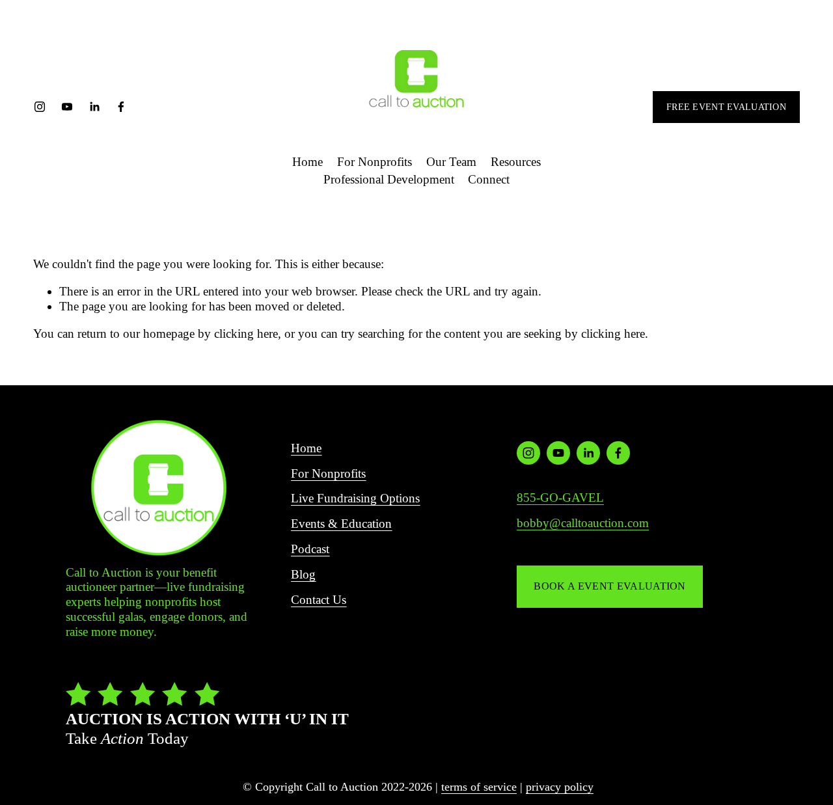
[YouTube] (67, 106)
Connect (489, 179)
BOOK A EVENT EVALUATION (609, 586)
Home (307, 162)
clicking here (246, 333)
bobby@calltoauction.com (583, 523)
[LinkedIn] (94, 106)
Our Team (451, 162)
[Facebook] (121, 106)
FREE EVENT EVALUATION (726, 107)
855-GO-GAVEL (560, 497)
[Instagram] (39, 106)
